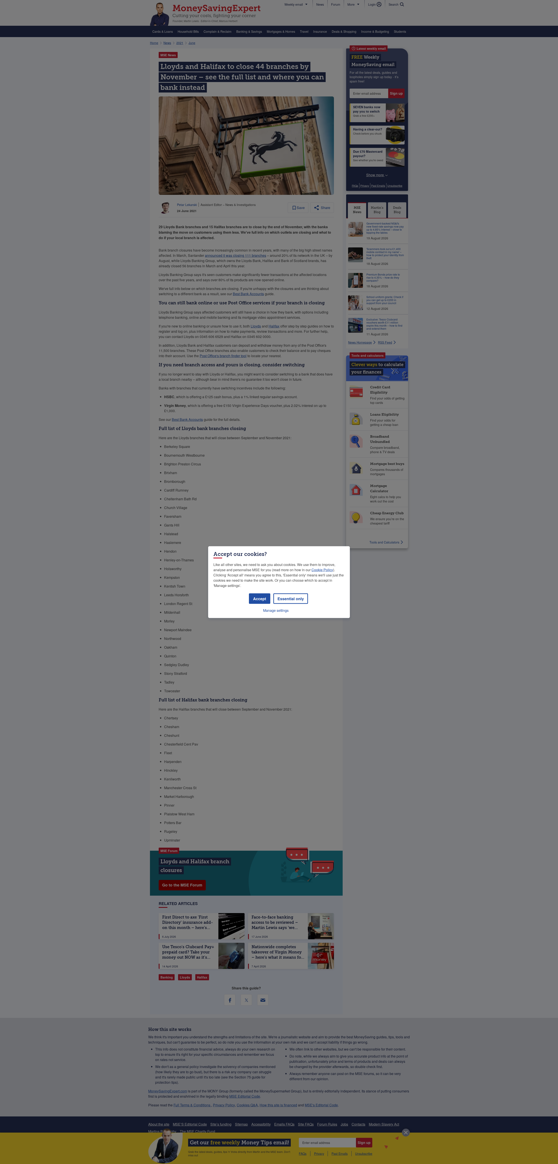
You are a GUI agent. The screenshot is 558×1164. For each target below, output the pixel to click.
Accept (259, 598)
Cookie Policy (322, 569)
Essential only (290, 598)
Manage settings (276, 610)
